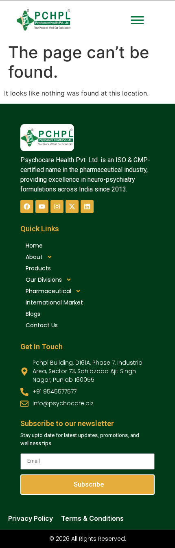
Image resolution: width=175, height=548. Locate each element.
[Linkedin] (87, 206)
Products (38, 268)
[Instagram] (56, 206)
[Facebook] (26, 206)
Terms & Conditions (92, 518)
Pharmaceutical (48, 291)
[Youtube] (41, 206)
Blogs (33, 314)
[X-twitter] (72, 206)
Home (34, 245)
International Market (54, 302)
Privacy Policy (30, 518)
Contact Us (42, 325)
